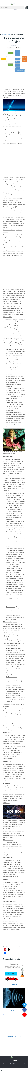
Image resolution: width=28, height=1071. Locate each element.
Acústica (14, 1010)
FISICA (8, 34)
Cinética (14, 984)
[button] (24, 1015)
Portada (4, 34)
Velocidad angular (14, 1036)
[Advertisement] (14, 22)
